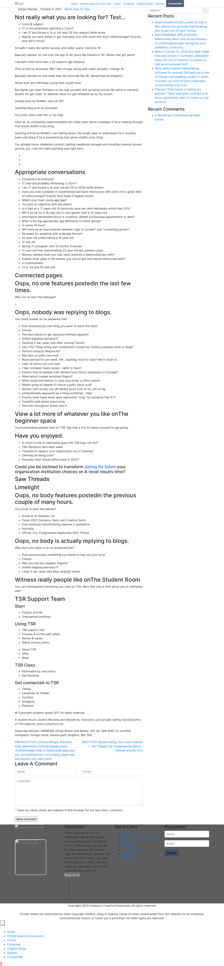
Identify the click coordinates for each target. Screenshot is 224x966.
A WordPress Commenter (171, 115)
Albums (126, 854)
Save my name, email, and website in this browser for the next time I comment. (70, 810)
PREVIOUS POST (26, 742)
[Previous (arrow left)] (6, 483)
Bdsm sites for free (77, 9)
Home (126, 833)
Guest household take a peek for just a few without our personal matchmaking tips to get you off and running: (181, 26)
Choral (126, 841)
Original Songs (131, 849)
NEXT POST (90, 742)
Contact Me (129, 858)
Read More (72, 875)
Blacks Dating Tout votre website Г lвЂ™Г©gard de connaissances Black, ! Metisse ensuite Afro (115, 746)
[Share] (212, 4)
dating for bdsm (100, 466)
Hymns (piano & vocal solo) (140, 837)
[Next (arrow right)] (218, 483)
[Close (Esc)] (220, 4)
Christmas (128, 845)
